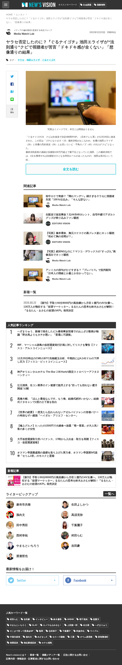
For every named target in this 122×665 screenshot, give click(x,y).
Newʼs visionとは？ (16, 655)
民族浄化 (80, 631)
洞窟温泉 (14, 643)
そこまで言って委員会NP (21, 631)
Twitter (21, 580)
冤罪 (41, 631)
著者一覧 (34, 655)
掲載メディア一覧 (51, 655)
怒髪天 (96, 619)
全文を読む (71, 169)
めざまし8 (42, 637)
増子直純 (83, 619)
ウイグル (94, 631)
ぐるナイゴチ (48, 60)
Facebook (80, 580)
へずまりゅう (101, 625)
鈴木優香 (57, 619)
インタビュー (41, 619)
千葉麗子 (66, 631)
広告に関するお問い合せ (75, 655)
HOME (9, 14)
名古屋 (86, 625)
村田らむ (14, 619)
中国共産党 (15, 637)
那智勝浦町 (103, 637)
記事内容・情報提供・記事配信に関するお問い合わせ (32, 658)
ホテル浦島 (47, 643)
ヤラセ (21, 60)
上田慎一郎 (72, 625)
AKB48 (70, 619)
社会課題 (87, 5)
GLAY (34, 625)
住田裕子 (53, 631)
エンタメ (20, 14)
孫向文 (29, 637)
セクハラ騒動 (58, 637)
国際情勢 (101, 5)
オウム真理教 (86, 637)
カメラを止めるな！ (52, 625)
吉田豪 (27, 619)
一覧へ (109, 494)
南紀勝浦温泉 (30, 643)
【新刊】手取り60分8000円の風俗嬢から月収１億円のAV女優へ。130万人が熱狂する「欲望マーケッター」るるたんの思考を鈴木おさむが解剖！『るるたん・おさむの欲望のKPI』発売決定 (69, 307)
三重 (72, 637)
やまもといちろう (18, 625)
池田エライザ (33, 60)
